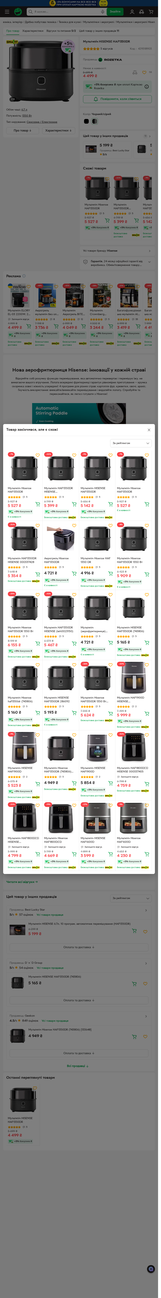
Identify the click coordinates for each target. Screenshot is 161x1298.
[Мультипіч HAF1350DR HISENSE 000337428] (24, 538)
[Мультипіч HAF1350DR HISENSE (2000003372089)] (60, 468)
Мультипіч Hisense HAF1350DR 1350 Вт (130, 560)
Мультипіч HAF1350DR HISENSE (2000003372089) (58, 490)
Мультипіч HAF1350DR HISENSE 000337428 (22, 560)
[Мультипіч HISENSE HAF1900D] (24, 748)
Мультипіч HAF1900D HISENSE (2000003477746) (130, 700)
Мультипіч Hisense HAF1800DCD (56, 840)
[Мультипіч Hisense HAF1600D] (133, 818)
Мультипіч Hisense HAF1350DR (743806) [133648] (57, 770)
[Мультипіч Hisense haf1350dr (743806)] (24, 678)
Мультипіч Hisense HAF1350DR (19, 490)
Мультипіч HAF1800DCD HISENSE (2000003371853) (23, 840)
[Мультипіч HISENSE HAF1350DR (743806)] (133, 608)
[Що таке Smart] (72, 517)
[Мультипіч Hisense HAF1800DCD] (60, 818)
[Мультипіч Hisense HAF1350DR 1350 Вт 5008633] (97, 678)
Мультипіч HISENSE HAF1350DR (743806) (130, 629)
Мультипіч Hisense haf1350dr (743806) (20, 700)
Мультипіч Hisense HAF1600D (129, 840)
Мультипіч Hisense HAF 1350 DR (96, 560)
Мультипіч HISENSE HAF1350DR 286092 (57, 700)
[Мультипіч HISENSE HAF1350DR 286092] (60, 678)
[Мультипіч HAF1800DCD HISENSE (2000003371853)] (24, 818)
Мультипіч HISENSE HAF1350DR (93, 490)
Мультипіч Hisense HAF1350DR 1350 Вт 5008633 (93, 700)
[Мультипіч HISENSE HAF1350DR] (97, 468)
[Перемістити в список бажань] (38, 455)
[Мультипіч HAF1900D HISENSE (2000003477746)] (133, 678)
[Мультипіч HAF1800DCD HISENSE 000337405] (133, 748)
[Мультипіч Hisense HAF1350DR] (24, 468)
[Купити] (38, 504)
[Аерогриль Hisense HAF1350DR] (60, 538)
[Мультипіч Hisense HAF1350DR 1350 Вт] (133, 538)
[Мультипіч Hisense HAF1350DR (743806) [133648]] (60, 748)
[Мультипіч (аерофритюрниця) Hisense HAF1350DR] (97, 608)
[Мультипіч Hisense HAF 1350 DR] (97, 538)
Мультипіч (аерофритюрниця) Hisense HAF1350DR (94, 630)
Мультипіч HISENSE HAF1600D (93, 840)
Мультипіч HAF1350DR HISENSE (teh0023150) (58, 629)
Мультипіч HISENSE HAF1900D (20, 770)
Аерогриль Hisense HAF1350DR (56, 560)
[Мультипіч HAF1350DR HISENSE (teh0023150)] (60, 608)
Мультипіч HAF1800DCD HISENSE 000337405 (132, 770)
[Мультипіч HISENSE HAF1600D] (97, 818)
